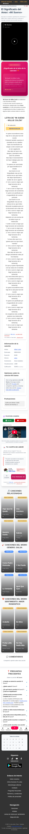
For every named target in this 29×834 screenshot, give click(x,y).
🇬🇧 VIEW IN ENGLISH (14, 128)
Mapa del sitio (14, 817)
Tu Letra (14, 384)
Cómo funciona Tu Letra (14, 782)
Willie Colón (13, 334)
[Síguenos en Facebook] (21, 759)
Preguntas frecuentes (14, 791)
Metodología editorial (14, 785)
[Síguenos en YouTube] (17, 759)
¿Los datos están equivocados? (20, 482)
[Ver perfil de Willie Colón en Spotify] (7, 471)
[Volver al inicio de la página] (14, 728)
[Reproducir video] (14, 41)
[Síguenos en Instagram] (8, 759)
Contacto (14, 788)
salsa (15, 358)
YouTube (21, 420)
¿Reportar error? (20, 337)
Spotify (9, 420)
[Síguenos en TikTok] (12, 759)
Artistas (14, 811)
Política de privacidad (14, 796)
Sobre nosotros (14, 779)
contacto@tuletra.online (17, 826)
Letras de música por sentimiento (14, 814)
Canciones (14, 808)
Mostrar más (8, 89)
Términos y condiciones (14, 793)
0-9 (19, 748)
